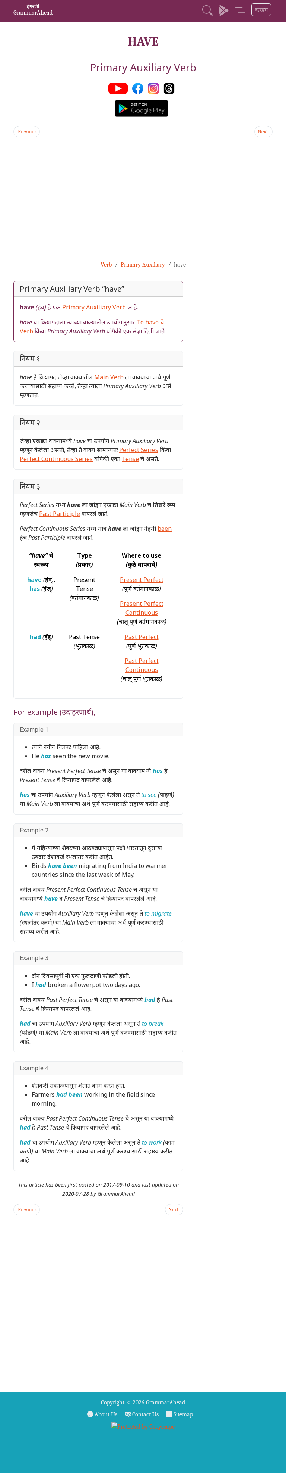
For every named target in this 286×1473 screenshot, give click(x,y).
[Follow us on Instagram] (155, 88)
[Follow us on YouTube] (119, 88)
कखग (261, 10)
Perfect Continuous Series (56, 459)
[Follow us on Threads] (170, 88)
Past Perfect (142, 637)
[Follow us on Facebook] (139, 88)
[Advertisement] (143, 195)
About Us (105, 1414)
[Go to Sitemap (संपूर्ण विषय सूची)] (240, 11)
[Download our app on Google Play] (224, 11)
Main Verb (109, 377)
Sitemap (182, 1414)
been (165, 528)
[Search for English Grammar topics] (207, 11)
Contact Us (145, 1414)
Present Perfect (141, 580)
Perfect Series (138, 450)
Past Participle (59, 514)
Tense (130, 459)
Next (263, 131)
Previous (26, 131)
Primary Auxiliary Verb (94, 307)
